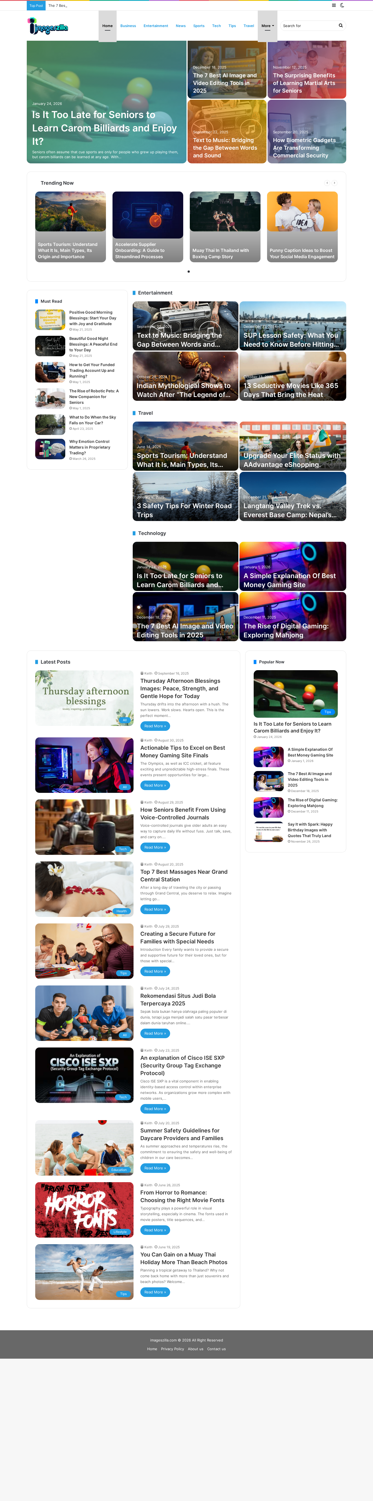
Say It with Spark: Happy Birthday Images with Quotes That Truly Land (310, 830)
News (181, 25)
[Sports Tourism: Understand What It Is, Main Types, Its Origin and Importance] (70, 227)
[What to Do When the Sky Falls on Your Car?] (50, 424)
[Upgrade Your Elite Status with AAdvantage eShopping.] (292, 446)
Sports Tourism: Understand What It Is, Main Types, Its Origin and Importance (182, 465)
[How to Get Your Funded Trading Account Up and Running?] (50, 372)
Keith (148, 673)
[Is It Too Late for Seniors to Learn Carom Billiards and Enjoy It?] (185, 566)
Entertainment (156, 25)
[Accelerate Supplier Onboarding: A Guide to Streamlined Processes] (148, 227)
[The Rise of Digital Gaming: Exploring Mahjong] (292, 616)
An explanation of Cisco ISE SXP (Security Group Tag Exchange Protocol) (305, 83)
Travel (249, 25)
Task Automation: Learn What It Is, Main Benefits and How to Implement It (305, 148)
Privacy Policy (172, 1349)
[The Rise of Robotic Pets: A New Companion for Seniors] (50, 398)
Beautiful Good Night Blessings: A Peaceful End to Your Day (93, 344)
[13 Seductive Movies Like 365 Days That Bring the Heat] (292, 376)
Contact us (216, 1349)
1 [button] (184, 271)
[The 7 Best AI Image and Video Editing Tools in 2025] (185, 616)
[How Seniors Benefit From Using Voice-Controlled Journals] (107, 99)
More (266, 25)
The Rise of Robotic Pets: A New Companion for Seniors (94, 397)
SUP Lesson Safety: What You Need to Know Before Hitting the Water (291, 344)
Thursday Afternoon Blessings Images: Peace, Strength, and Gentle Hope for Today (180, 688)
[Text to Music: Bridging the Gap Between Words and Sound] (185, 326)
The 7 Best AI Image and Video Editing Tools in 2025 (92, 5)
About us (195, 1349)
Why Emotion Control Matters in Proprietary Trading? (89, 447)
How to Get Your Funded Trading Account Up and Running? (92, 370)
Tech (216, 25)
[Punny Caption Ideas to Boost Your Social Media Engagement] (302, 227)
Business (128, 25)
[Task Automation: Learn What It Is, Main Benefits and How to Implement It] (307, 131)
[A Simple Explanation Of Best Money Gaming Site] (292, 566)
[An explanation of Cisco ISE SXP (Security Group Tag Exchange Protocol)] (307, 67)
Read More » (155, 726)
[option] (186, 99)
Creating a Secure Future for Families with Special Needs (226, 83)
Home (107, 25)
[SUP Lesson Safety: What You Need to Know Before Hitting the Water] (292, 326)
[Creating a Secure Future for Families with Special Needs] (227, 67)
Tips (232, 25)
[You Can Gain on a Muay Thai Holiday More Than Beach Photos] (227, 131)
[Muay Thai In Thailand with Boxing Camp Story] (225, 227)
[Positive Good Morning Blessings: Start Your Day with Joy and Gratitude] (50, 320)
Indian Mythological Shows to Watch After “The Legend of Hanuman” (184, 395)
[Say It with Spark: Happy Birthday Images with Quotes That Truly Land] (269, 832)
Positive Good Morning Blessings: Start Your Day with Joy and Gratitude (92, 318)
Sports (199, 25)
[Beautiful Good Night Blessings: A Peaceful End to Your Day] (50, 346)
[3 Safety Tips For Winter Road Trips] (185, 496)
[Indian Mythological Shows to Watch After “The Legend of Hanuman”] (185, 376)
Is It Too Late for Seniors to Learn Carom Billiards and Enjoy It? (180, 585)
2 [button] (189, 271)
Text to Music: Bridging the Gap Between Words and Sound (179, 344)
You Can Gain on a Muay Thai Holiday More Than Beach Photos (224, 148)
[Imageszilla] (48, 25)
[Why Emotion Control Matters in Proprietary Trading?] (50, 449)
